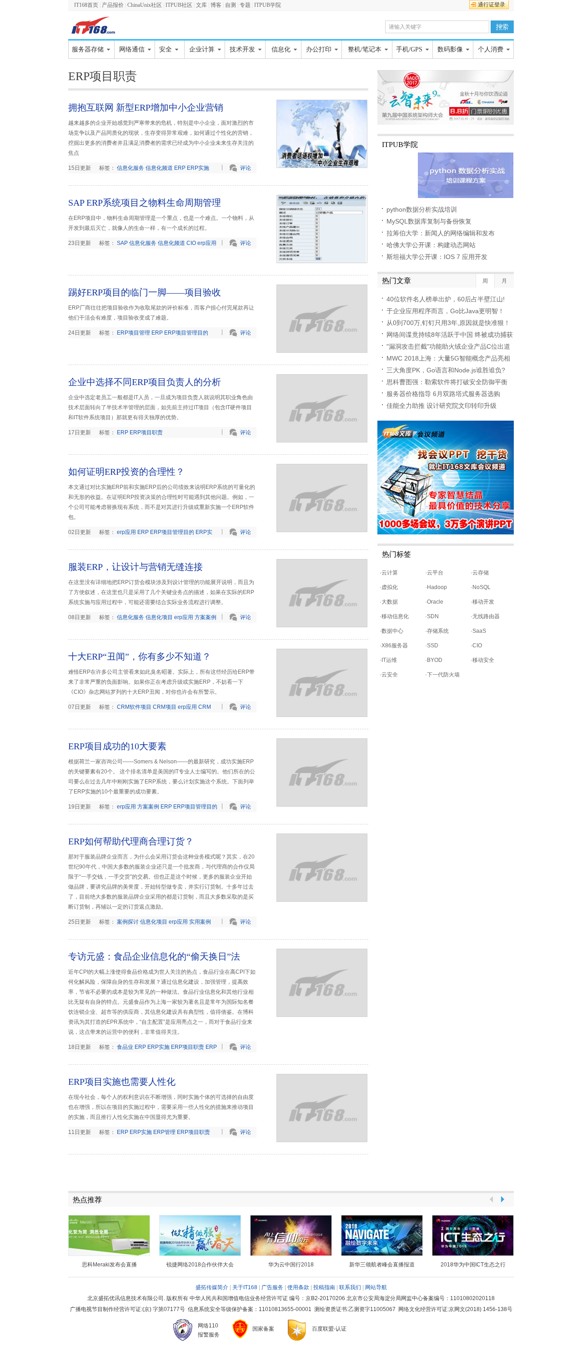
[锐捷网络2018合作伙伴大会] (200, 1235)
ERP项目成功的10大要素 (117, 746)
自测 (230, 5)
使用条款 (298, 1287)
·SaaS (478, 631)
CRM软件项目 (134, 707)
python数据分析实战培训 (421, 209)
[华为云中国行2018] (291, 1235)
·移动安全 (482, 660)
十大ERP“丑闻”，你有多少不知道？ (139, 656)
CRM (204, 707)
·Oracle (434, 602)
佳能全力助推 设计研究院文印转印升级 (441, 405)
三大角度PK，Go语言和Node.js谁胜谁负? (445, 370)
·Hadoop (436, 587)
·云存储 (480, 572)
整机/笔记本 (364, 49)
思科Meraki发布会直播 (109, 1264)
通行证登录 (491, 4)
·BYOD (433, 660)
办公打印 (318, 49)
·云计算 (389, 572)
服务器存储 (88, 49)
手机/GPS (409, 49)
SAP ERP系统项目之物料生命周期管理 (144, 203)
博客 (216, 5)
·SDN (432, 616)
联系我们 (350, 1287)
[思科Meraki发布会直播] (109, 1235)
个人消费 (490, 49)
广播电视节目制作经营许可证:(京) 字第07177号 (127, 1309)
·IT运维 (388, 660)
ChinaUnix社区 (144, 5)
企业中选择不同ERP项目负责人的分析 (144, 382)
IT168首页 (86, 5)
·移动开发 (482, 602)
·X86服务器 (394, 645)
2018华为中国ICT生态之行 (473, 1264)
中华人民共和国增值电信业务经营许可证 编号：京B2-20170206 (267, 1298)
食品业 (125, 1047)
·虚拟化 (389, 587)
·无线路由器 (485, 616)
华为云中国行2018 (291, 1264)
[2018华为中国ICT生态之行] (473, 1235)
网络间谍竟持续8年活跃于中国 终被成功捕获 (449, 334)
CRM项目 (164, 707)
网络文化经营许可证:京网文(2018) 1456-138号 (455, 1309)
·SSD (431, 645)
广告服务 (272, 1287)
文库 (201, 5)
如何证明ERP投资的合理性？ (126, 472)
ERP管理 (164, 1132)
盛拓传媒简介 (212, 1287)
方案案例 (205, 617)
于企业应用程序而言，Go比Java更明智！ (445, 311)
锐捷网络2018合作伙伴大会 (200, 1264)
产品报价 (113, 5)
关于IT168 (244, 1287)
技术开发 (242, 49)
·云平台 (434, 572)
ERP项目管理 (133, 333)
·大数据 (389, 602)
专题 (245, 5)
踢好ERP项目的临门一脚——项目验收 (144, 292)
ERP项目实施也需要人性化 (122, 1082)
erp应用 (206, 243)
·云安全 (389, 674)
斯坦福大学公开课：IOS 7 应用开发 (436, 256)
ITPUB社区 (180, 5)
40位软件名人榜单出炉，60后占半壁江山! (445, 299)
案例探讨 (128, 922)
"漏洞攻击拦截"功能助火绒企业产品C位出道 (448, 346)
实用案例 (200, 922)
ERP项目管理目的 (186, 333)
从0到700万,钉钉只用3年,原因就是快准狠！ (448, 322)
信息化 (281, 49)
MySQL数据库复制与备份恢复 (429, 221)
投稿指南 (324, 1287)
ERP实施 (198, 168)
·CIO (476, 645)
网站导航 (376, 1287)
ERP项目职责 (146, 432)
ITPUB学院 (267, 5)
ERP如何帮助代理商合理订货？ (131, 841)
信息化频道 (159, 168)
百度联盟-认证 (329, 1329)
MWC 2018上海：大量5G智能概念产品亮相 (448, 358)
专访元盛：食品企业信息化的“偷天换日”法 (154, 956)
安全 (165, 49)
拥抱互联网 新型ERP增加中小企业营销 (145, 107)
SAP (122, 243)
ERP (180, 168)
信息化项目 (159, 617)
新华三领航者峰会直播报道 (382, 1264)
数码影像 (450, 49)
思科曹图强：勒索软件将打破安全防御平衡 (446, 382)
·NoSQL (481, 587)
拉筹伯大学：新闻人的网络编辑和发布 (440, 233)
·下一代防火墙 (442, 674)
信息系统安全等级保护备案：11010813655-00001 (249, 1309)
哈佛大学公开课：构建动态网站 (431, 245)
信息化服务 (130, 168)
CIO (191, 243)
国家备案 (263, 1329)
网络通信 (132, 49)
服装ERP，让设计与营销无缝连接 (135, 567)
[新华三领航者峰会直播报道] (382, 1235)
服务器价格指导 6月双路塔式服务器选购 (443, 393)
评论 (245, 168)
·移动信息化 (394, 616)
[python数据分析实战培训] (445, 175)
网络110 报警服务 (209, 1330)
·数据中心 (391, 631)
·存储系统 (437, 631)
